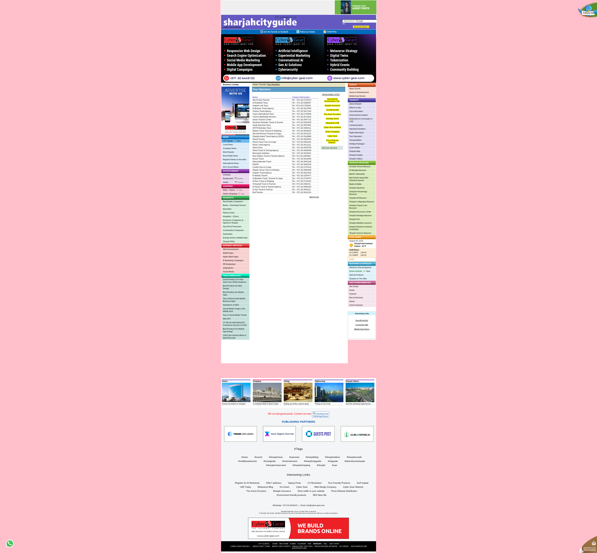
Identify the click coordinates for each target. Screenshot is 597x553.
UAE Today (245, 487)
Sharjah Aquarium (357, 188)
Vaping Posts (294, 483)
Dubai (351, 290)
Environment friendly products (291, 495)
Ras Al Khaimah (356, 298)
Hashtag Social (332, 119)
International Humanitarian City (332, 100)
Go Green (284, 487)
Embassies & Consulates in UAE (361, 120)
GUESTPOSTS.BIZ (299, 548)
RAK (309, 544)
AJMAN (293, 544)
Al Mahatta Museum (357, 170)
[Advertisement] (277, 7)
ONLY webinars (273, 483)
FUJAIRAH (302, 544)
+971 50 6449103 (289, 505)
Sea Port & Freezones (232, 226)
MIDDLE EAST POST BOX (302, 546)
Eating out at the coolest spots (296, 404)
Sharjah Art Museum (357, 198)
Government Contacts (358, 115)
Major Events (354, 89)
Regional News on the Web (234, 159)
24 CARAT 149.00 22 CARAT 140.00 (357, 252)
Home (255, 84)
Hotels (233, 182)
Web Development (231, 249)
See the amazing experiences (358, 404)
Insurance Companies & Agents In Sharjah (233, 221)
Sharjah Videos (355, 159)
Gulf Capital (362, 483)
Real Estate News (230, 156)
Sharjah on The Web (358, 279)
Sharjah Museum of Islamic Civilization (360, 228)
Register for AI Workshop (247, 483)
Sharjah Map (354, 151)
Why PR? (227, 319)
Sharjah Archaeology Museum (358, 193)
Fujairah (352, 294)
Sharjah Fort (354, 219)
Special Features (356, 275)
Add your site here (329, 148)
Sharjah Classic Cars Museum (358, 206)
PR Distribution (229, 264)
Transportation (355, 140)
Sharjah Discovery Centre (360, 212)
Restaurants (233, 178)
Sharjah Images (356, 155)
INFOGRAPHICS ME (359, 546)
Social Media (228, 272)
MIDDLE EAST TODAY (261, 546)
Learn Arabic (354, 147)
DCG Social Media (231, 167)
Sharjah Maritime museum (360, 223)
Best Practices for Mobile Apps (233, 293)
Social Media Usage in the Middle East (234, 310)
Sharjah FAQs (229, 241)
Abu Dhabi (353, 286)
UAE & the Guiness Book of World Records (234, 336)
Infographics (228, 268)
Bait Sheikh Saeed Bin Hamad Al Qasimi (358, 179)
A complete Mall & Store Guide (265, 404)
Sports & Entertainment (359, 92)
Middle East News (361, 329)
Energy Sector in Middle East (235, 238)
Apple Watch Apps (230, 257)
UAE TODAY (334, 544)
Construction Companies (233, 230)
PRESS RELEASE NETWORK (326, 546)
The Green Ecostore (332, 114)
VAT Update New (232, 141)
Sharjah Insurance (332, 106)
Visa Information (356, 111)
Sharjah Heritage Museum (360, 215)
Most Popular (228, 152)
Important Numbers (357, 129)
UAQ (325, 544)
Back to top (314, 197)
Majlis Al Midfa (355, 184)
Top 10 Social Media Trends (235, 315)
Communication (356, 125)
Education (227, 209)
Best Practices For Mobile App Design (233, 330)
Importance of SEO (231, 305)
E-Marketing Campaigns (233, 260)
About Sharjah (355, 104)
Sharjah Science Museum (360, 233)
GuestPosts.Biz (332, 110)
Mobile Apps (228, 253)
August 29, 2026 (361, 243)
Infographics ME (332, 123)
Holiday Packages (357, 144)
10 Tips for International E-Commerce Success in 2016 (235, 323)
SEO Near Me (319, 495)
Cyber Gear (332, 136)
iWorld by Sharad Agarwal (360, 267)
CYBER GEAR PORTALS (240, 546)
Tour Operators (355, 136)
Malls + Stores (232, 190)
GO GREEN (344, 546)
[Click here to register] (298, 58)
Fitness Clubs (228, 213)
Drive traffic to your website (311, 491)
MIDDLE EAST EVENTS (281, 546)
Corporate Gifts (361, 325)
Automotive (227, 234)
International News (231, 163)
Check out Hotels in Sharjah (233, 404)
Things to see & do (322, 404)
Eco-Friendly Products (339, 483)
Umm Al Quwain (356, 305)
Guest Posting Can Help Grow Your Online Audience (234, 280)
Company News (229, 148)
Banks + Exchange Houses (234, 205)
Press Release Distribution (344, 491)
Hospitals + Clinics (231, 216)
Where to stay (355, 108)
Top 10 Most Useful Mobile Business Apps (234, 299)
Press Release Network (332, 141)
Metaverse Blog (265, 487)
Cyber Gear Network (332, 127)
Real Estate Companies (233, 201)
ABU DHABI (283, 544)
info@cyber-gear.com (315, 505)
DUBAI (275, 544)
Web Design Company (325, 487)
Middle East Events (357, 96)
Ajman (352, 301)
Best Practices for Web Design (232, 287)
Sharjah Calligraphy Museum (361, 202)
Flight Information (356, 133)
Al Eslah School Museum (359, 166)
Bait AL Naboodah (357, 174)
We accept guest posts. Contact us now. (290, 413)
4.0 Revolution (315, 483)
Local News (228, 145)
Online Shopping (233, 194)
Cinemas (227, 175)
